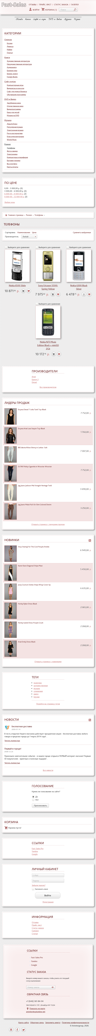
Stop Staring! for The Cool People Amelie (33, 547)
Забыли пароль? (38, 885)
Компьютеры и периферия (17, 157)
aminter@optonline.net (35, 1011)
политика (38, 683)
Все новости (48, 770)
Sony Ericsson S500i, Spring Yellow (48, 287)
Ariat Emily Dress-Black (26, 642)
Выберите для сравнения (18, 247)
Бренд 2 (35, 379)
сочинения (38, 691)
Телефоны (11, 148)
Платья (10, 53)
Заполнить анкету (52, 1022)
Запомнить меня (41, 889)
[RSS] (90, 540)
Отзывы (32, 4)
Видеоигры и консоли (15, 88)
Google (35, 854)
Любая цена (9, 202)
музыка (37, 688)
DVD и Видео (55, 19)
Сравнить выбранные (82, 232)
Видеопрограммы (14, 109)
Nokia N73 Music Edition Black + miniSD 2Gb (48, 345)
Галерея (74, 4)
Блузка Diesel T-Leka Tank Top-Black (32, 409)
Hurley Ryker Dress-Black (27, 604)
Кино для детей (13, 112)
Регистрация (48, 902)
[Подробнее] (84, 294)
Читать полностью (12, 740)
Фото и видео (12, 151)
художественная (41, 685)
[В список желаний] (28, 291)
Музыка (67, 19)
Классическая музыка (15, 136)
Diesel (34, 382)
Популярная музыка (15, 127)
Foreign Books (12, 77)
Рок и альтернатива (14, 133)
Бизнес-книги (12, 74)
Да (36, 796)
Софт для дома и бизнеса (17, 91)
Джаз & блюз (12, 124)
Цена (34, 232)
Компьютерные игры (15, 85)
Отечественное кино (15, 106)
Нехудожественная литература (19, 64)
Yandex (35, 851)
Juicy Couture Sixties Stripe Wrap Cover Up (34, 585)
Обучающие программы (16, 94)
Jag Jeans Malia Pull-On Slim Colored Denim (34, 504)
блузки (37, 697)
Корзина (51, 10)
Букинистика (12, 70)
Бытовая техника (13, 160)
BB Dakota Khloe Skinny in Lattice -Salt (32, 447)
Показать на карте (37, 1008)
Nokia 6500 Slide (17, 285)
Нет (37, 800)
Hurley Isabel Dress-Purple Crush (30, 623)
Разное (77, 19)
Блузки (9, 43)
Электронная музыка (15, 130)
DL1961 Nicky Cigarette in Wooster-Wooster (35, 466)
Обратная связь (37, 1022)
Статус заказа (61, 4)
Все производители (48, 387)
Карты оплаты (12, 167)
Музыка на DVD (13, 115)
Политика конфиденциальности (75, 1022)
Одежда (19, 19)
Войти (36, 10)
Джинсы (10, 46)
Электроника (12, 154)
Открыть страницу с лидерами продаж (48, 524)
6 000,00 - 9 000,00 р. (14, 194)
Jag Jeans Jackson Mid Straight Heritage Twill (35, 485)
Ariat (34, 376)
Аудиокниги (11, 67)
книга (36, 694)
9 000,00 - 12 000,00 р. (14, 196)
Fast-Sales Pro (37, 848)
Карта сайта (23, 1022)
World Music (11, 139)
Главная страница (15, 215)
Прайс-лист (45, 4)
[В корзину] (23, 291)
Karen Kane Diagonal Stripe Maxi (30, 566)
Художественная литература (18, 61)
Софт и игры (39, 19)
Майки (9, 49)
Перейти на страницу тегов (48, 704)
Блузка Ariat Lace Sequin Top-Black (31, 428)
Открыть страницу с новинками (48, 661)
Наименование (23, 232)
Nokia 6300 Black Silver (78, 287)
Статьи (35, 933)
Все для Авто (12, 164)
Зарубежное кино (14, 103)
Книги (28, 19)
